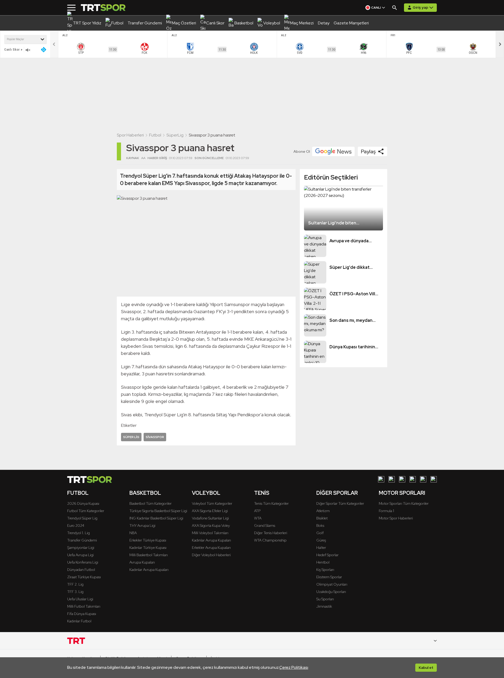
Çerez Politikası (293, 667)
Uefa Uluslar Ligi (80, 599)
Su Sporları (325, 599)
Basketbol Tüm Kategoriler (150, 503)
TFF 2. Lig (75, 584)
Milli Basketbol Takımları (148, 555)
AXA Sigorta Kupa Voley (211, 525)
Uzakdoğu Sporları (331, 591)
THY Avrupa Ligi (142, 525)
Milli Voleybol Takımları (210, 532)
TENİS (261, 493)
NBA (133, 532)
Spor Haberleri (130, 135)
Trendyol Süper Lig (82, 518)
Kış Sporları (325, 569)
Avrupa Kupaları (142, 562)
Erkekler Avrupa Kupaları (211, 547)
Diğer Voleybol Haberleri (211, 555)
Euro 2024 (75, 525)
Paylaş (368, 151)
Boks (320, 525)
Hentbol (322, 562)
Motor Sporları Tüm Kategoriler (404, 503)
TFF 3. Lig (75, 591)
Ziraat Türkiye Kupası (84, 577)
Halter (321, 547)
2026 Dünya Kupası (83, 503)
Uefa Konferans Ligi (82, 562)
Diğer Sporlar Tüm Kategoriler (340, 503)
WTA (257, 518)
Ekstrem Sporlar (329, 577)
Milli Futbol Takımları (83, 606)
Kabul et (426, 667)
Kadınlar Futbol (79, 621)
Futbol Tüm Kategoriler (85, 510)
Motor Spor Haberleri (396, 518)
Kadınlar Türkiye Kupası (147, 547)
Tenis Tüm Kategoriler (271, 503)
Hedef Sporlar (327, 555)
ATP (257, 510)
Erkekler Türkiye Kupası (147, 540)
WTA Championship (270, 540)
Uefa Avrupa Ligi (80, 555)
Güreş (321, 540)
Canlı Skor (12, 49)
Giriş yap (420, 7)
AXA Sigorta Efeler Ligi (210, 510)
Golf (320, 532)
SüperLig (174, 135)
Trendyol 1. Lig (78, 532)
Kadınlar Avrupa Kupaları (149, 569)
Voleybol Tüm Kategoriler (212, 503)
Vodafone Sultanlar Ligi (210, 518)
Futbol (155, 135)
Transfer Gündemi (82, 540)
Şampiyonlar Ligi (80, 547)
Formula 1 (386, 510)
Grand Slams (264, 525)
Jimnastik (324, 606)
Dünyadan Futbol (81, 569)
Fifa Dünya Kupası (81, 613)
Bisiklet (322, 518)
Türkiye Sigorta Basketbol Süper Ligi (158, 510)
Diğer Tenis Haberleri (270, 532)
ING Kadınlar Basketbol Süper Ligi (156, 518)
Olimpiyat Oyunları (331, 584)
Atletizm (323, 510)
